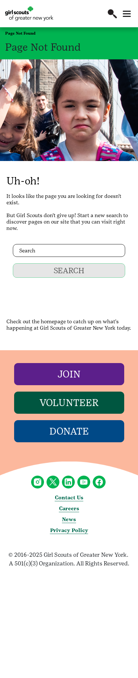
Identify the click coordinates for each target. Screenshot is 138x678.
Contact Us (69, 498)
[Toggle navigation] (127, 14)
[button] (112, 14)
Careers (69, 508)
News (69, 519)
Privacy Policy (69, 530)
